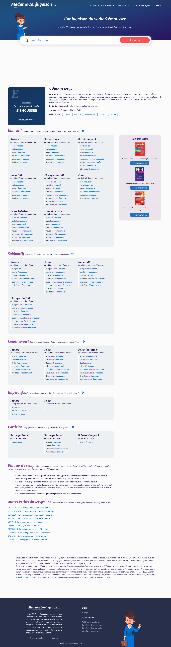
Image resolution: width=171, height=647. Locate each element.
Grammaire (123, 5)
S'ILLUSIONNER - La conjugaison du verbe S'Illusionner (31, 511)
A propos (85, 612)
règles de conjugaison (29, 577)
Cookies (55, 638)
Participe (113, 114)
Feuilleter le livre (140, 163)
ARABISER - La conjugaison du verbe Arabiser (27, 536)
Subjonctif (77, 114)
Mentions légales (37, 638)
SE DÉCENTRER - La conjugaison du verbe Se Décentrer (31, 515)
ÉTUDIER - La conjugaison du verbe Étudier (26, 522)
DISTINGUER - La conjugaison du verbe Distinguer (29, 507)
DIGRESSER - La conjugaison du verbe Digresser (28, 529)
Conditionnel (90, 114)
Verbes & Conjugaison (102, 5)
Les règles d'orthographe (92, 628)
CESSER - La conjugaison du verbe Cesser (25, 525)
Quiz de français (141, 5)
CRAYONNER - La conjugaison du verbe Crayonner (29, 532)
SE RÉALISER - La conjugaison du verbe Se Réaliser (29, 518)
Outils (157, 5)
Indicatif (67, 114)
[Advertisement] (85, 66)
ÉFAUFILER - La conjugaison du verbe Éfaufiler (27, 539)
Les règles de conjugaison (92, 625)
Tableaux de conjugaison (92, 622)
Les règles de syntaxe (91, 631)
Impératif (102, 114)
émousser (53, 99)
